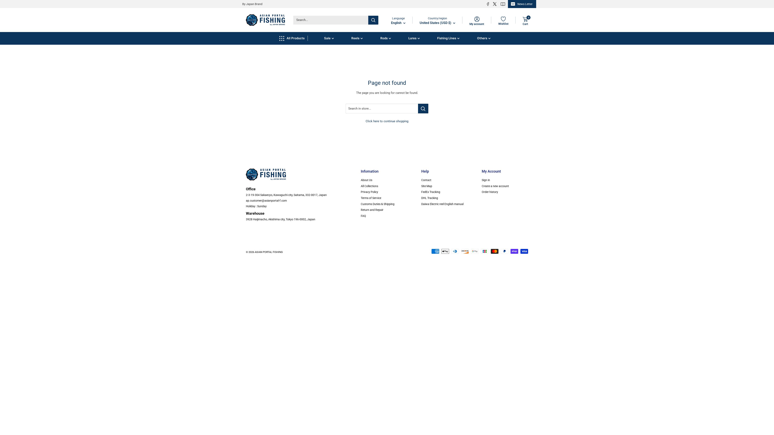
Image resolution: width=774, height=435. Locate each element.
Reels (355, 38)
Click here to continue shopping (387, 121)
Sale (327, 38)
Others (482, 38)
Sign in (486, 180)
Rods (384, 38)
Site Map (426, 186)
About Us (366, 180)
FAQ (363, 216)
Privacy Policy (369, 192)
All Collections (369, 186)
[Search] (373, 20)
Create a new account (495, 186)
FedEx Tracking (430, 192)
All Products (296, 38)
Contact (426, 180)
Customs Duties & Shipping (377, 204)
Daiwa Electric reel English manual (442, 204)
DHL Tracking (429, 198)
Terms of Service (371, 198)
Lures (412, 38)
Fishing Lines (446, 38)
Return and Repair (372, 209)
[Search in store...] (423, 108)
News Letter (525, 4)
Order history (490, 192)
